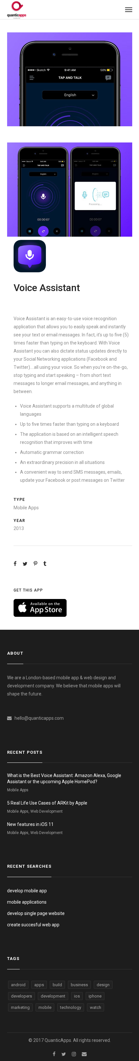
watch (95, 1007)
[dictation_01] (69, 79)
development (53, 996)
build (57, 984)
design (103, 984)
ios (77, 996)
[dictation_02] (69, 189)
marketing (20, 1007)
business (79, 984)
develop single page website (36, 913)
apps (39, 984)
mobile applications (27, 902)
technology (70, 1007)
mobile (44, 1007)
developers (21, 996)
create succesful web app (33, 924)
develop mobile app (27, 890)
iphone (95, 996)
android (18, 984)
